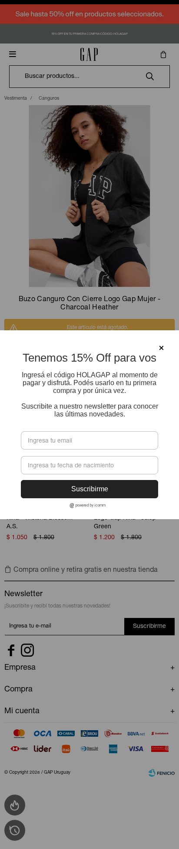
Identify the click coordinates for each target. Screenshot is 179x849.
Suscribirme (89, 489)
